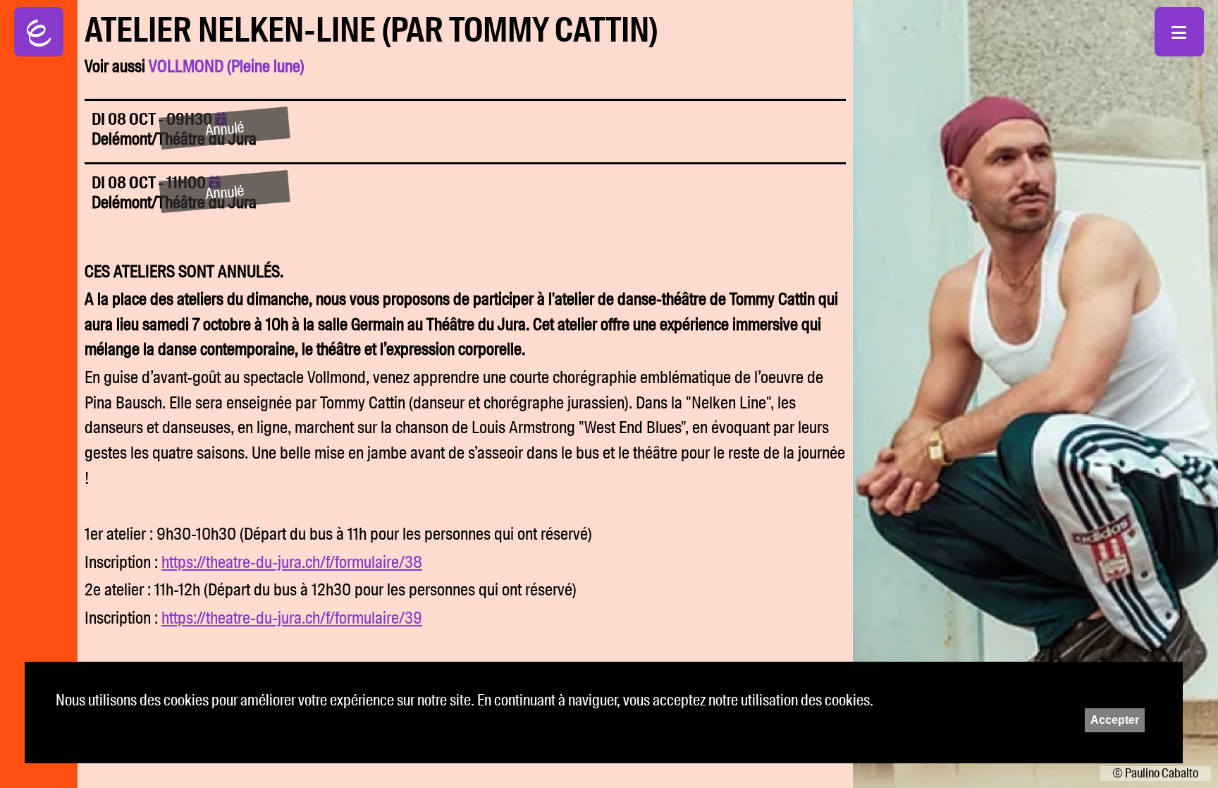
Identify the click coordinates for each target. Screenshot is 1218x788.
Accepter (1114, 720)
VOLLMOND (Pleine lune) (226, 66)
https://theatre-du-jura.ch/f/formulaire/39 (291, 618)
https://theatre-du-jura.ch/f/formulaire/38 (291, 562)
